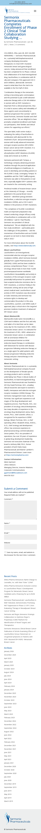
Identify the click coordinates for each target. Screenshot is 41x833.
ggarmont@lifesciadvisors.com (15, 473)
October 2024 (9, 669)
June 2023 (7, 707)
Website (7, 543)
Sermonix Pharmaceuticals (16, 42)
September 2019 (10, 787)
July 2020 (7, 777)
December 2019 (10, 784)
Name (7, 523)
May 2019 (7, 794)
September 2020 (10, 773)
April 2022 (7, 738)
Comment (8, 499)
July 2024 (7, 676)
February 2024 (9, 686)
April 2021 (7, 759)
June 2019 (7, 791)
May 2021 (7, 756)
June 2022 (7, 735)
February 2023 (9, 717)
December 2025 (10, 655)
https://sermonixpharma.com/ (17, 455)
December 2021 (10, 745)
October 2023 (9, 700)
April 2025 (7, 658)
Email (6, 533)
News (12, 44)
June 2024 (7, 679)
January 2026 (9, 651)
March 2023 (8, 714)
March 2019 (8, 801)
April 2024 (7, 683)
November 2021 (10, 749)
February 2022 (9, 742)
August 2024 (9, 672)
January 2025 (9, 665)
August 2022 (9, 731)
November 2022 (10, 724)
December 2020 (10, 766)
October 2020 (9, 770)
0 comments (20, 44)
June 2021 (7, 752)
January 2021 (9, 763)
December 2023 (10, 693)
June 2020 (7, 780)
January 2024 (9, 690)
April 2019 (7, 798)
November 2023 (10, 697)
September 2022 (10, 728)
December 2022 (10, 721)
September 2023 (10, 704)
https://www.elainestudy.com (24, 246)
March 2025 (8, 662)
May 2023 (7, 711)
